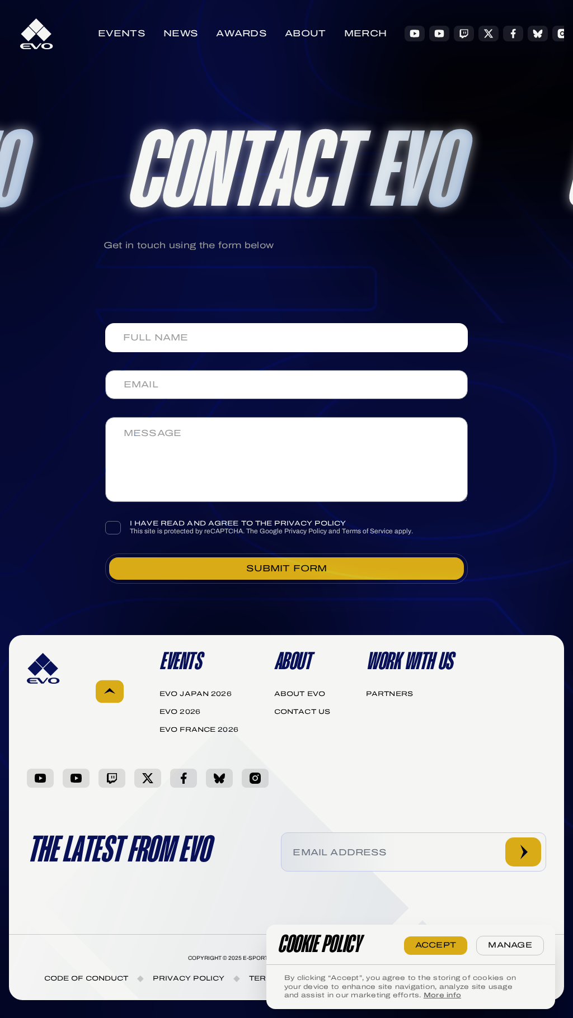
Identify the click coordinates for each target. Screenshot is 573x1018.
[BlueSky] (538, 33)
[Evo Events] (415, 33)
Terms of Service (367, 531)
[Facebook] (513, 33)
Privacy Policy (305, 531)
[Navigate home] (36, 33)
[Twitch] (464, 33)
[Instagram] (562, 33)
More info (442, 995)
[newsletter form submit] (523, 852)
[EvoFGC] (439, 33)
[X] (488, 33)
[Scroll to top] (110, 693)
